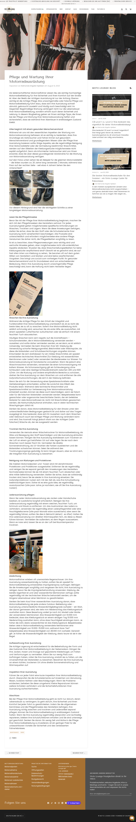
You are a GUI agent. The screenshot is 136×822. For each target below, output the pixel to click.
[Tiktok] (52, 803)
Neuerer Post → (79, 753)
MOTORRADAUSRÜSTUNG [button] (14, 764)
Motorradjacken (11, 767)
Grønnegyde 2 (68, 774)
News (22, 732)
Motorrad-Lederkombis (14, 780)
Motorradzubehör (11, 777)
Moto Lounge (105, 816)
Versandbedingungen (40, 782)
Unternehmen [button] (63, 764)
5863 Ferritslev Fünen (65, 776)
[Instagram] (59, 803)
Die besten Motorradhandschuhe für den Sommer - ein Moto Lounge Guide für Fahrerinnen (111, 178)
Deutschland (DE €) (68, 4)
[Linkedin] (62, 803)
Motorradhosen (11, 783)
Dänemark (61, 779)
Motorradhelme (11, 770)
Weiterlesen (97, 141)
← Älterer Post (13, 753)
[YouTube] (66, 803)
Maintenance (14, 732)
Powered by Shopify (123, 816)
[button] (37, 9)
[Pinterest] (55, 803)
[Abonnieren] (128, 793)
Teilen (14, 738)
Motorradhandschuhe (13, 773)
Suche (34, 767)
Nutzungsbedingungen (41, 786)
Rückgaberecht (38, 779)
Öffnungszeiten (38, 770)
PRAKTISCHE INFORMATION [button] (42, 764)
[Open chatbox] (132, 818)
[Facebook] (48, 803)
